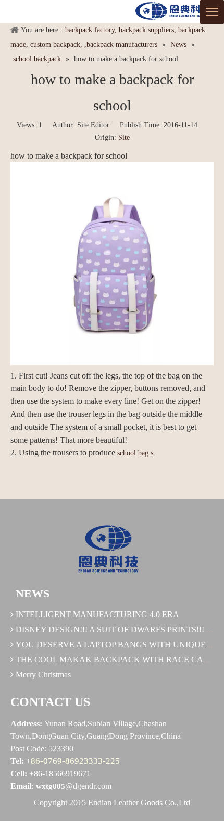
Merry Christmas (43, 674)
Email (20, 785)
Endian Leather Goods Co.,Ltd (139, 802)
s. (153, 453)
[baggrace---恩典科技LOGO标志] (172, 11)
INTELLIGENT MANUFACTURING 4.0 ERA (97, 614)
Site (124, 137)
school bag (132, 453)
